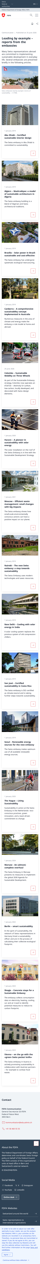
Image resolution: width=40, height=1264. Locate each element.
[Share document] (37, 23)
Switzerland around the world (15, 1213)
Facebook (9, 1185)
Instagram (28, 1185)
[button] (36, 1143)
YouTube (8, 1190)
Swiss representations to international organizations (14, 1221)
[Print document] (32, 23)
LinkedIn (20, 1190)
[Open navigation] (36, 15)
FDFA (9, 15)
